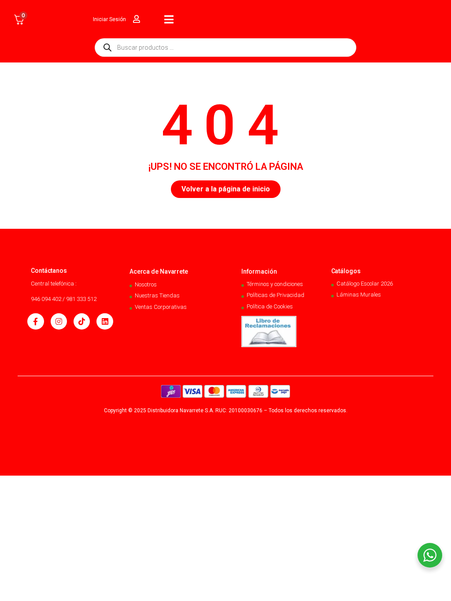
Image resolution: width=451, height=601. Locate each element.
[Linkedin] (104, 321)
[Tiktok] (82, 321)
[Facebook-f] (35, 321)
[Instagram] (59, 321)
